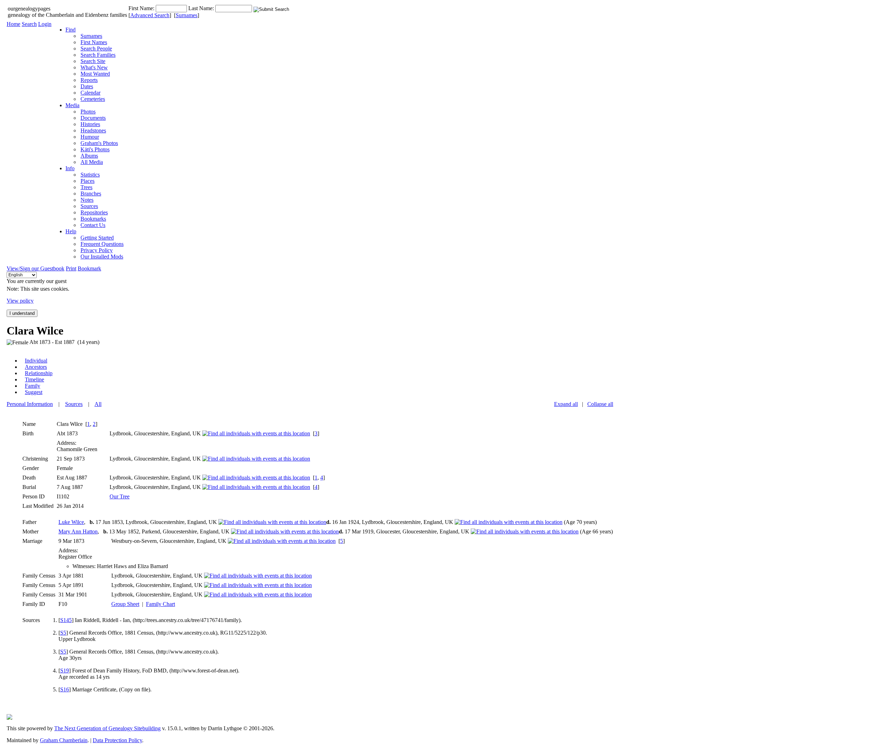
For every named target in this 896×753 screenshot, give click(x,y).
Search (29, 24)
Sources (74, 404)
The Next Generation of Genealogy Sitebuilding (107, 728)
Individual (36, 361)
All (98, 404)
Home (13, 24)
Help (70, 231)
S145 (66, 620)
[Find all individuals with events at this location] (256, 433)
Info (70, 168)
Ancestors (36, 367)
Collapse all (600, 404)
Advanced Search (149, 15)
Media (72, 105)
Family (32, 386)
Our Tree (120, 496)
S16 (64, 689)
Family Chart (160, 604)
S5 (63, 633)
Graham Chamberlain (64, 740)
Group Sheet (125, 604)
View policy (20, 301)
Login (44, 24)
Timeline (34, 379)
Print (71, 268)
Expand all (566, 404)
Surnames (186, 15)
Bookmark (89, 268)
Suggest (33, 392)
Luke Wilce (71, 522)
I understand (22, 313)
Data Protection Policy (117, 740)
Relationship (38, 373)
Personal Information (30, 404)
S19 (64, 670)
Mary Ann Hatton (78, 531)
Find (70, 30)
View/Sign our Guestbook (35, 268)
